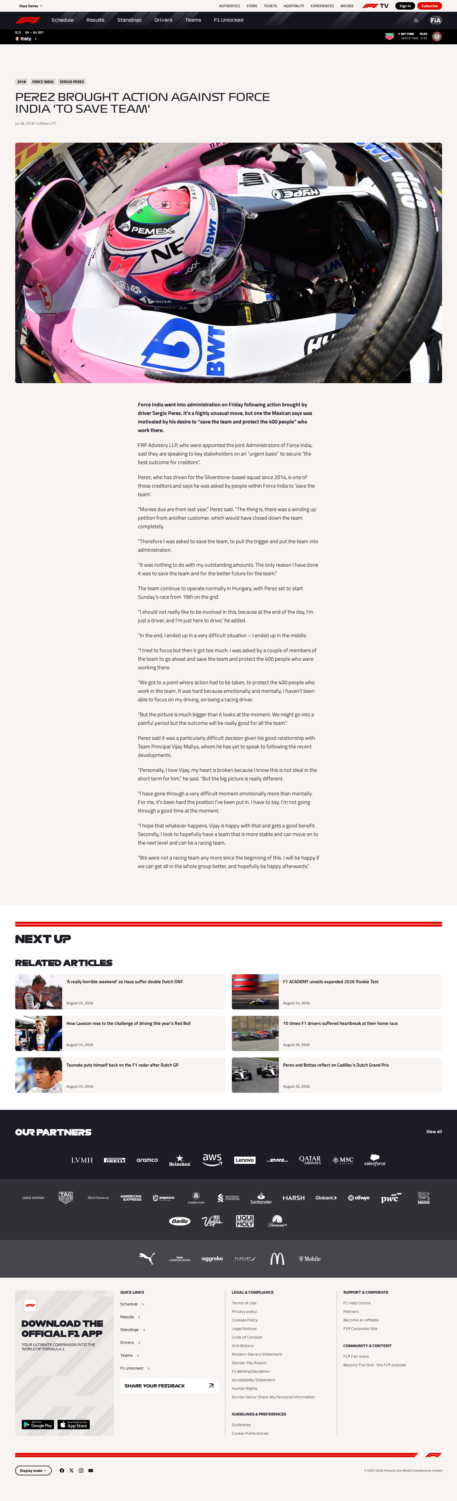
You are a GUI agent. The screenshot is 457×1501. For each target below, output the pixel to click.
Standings (129, 20)
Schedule (62, 20)
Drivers (163, 20)
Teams (193, 20)
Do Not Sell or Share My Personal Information (273, 1397)
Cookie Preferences (250, 1433)
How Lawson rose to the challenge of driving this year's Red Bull (128, 1023)
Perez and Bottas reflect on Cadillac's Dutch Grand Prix (336, 1065)
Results (95, 20)
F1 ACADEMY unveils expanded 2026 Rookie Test (331, 981)
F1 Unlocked (229, 20)
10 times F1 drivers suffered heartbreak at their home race (340, 1023)
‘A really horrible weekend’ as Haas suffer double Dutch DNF (124, 981)
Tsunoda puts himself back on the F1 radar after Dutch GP (122, 1065)
